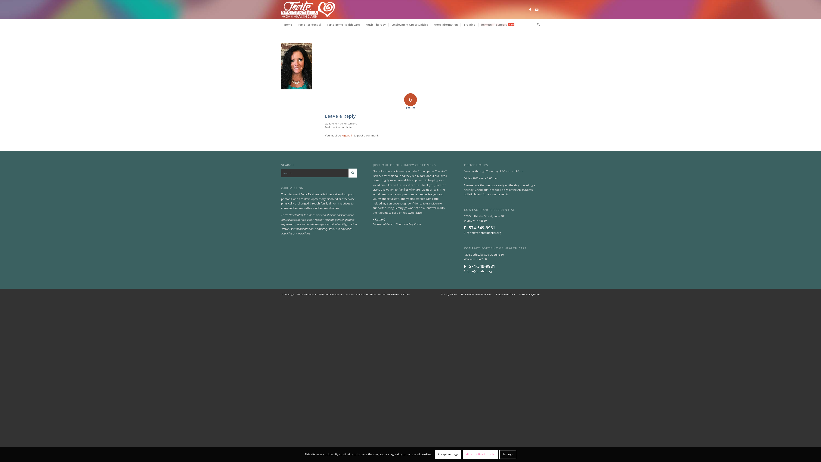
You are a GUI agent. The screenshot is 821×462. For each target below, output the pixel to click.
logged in (347, 135)
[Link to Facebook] (530, 9)
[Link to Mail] (536, 9)
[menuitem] (288, 24)
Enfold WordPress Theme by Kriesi (390, 294)
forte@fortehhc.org (479, 271)
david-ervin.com (358, 294)
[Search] (537, 24)
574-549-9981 (482, 266)
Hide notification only (480, 454)
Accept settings (448, 454)
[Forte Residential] (308, 9)
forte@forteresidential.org (484, 233)
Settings (507, 454)
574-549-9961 (482, 228)
